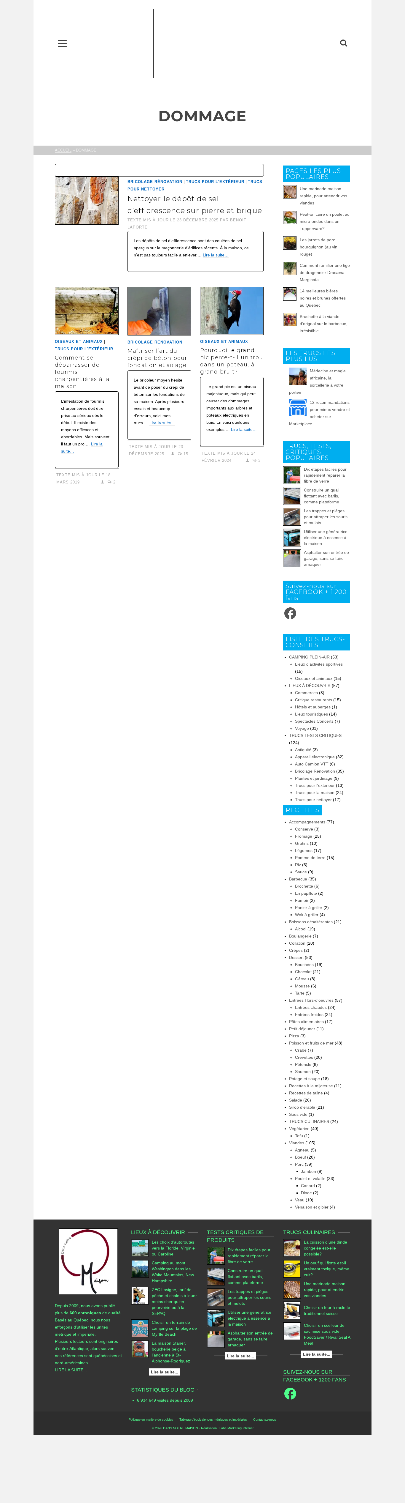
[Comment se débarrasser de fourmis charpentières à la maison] (87, 311)
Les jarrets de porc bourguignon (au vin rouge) (318, 246)
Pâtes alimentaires (306, 1021)
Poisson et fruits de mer (311, 1043)
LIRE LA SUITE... (71, 1369)
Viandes (296, 1142)
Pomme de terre (310, 857)
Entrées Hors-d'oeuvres (311, 1000)
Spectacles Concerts (314, 721)
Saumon (303, 1071)
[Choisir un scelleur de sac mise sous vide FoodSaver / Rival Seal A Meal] (292, 1331)
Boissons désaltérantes (311, 921)
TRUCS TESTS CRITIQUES (315, 735)
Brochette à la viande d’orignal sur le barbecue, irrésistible (323, 323)
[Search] (343, 43)
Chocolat (303, 971)
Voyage (302, 728)
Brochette (304, 886)
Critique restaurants (313, 699)
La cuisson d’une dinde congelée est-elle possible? (325, 1248)
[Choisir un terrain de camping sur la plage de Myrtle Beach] (140, 1328)
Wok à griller (306, 914)
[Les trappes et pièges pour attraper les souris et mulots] (292, 517)
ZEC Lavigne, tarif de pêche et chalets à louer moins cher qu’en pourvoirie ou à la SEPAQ (174, 1301)
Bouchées (304, 964)
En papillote (306, 893)
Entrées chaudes (311, 1007)
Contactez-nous (264, 1419)
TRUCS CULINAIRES (309, 1121)
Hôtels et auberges (313, 707)
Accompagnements (307, 822)
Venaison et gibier (312, 1207)
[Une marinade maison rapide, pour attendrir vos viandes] (292, 1290)
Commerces (306, 692)
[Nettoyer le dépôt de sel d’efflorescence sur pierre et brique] (87, 200)
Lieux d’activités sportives (319, 664)
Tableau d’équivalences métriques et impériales (213, 1419)
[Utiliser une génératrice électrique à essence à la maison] (292, 537)
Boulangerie (300, 936)
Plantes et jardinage (313, 778)
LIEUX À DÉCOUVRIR (310, 685)
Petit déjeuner (302, 1028)
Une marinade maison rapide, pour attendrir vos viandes (323, 195)
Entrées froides (309, 1014)
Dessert (296, 957)
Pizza (294, 1035)
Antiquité (303, 749)
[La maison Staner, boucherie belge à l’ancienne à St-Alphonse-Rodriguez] (140, 1349)
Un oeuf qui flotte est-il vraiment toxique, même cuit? (326, 1269)
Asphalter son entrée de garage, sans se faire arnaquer (326, 558)
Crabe (301, 1050)
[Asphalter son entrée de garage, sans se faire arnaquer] (292, 558)
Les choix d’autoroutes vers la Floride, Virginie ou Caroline (173, 1248)
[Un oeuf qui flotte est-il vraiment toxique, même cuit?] (292, 1269)
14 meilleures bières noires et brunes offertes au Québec (323, 298)
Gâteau (302, 978)
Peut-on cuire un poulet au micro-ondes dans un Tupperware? (325, 221)
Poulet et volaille (310, 1178)
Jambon (308, 1171)
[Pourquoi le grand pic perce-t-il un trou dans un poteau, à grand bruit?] (232, 311)
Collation (297, 943)
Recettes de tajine (306, 1093)
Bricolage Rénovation (154, 181)
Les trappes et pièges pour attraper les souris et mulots (325, 516)
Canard (308, 1185)
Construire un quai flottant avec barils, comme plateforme (321, 496)
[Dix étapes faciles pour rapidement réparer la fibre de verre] (292, 475)
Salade (295, 1100)
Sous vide (298, 1114)
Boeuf (300, 1157)
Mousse (302, 986)
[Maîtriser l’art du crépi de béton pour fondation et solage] (159, 311)
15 (185, 454)
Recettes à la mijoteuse (311, 1085)
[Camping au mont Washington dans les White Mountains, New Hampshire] (140, 1269)
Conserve (304, 829)
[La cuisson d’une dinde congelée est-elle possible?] (292, 1248)
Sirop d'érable (302, 1107)
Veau (299, 1200)
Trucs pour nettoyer (313, 799)
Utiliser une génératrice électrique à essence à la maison (325, 537)
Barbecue (298, 879)
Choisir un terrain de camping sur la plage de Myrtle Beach (174, 1328)
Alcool (300, 929)
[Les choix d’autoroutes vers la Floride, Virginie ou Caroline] (140, 1248)
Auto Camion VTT (312, 764)
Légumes (303, 850)
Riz (298, 864)
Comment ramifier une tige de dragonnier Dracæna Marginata (325, 272)
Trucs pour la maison (314, 792)
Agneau (302, 1150)
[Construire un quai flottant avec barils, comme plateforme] (292, 496)
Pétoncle (303, 1064)
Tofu (299, 1135)
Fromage (303, 836)
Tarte (299, 993)
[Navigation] (62, 43)
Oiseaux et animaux (79, 341)
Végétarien (299, 1128)
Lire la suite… (216, 255)
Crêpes (296, 950)
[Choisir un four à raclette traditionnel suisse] (292, 1310)
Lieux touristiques (311, 714)
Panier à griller (308, 907)
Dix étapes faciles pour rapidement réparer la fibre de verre (325, 475)
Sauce (301, 871)
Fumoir (301, 900)
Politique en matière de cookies (151, 1419)
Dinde (306, 1192)
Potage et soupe (304, 1078)
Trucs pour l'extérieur (215, 181)
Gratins (302, 843)
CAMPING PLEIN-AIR (309, 657)
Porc (299, 1164)
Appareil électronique (315, 756)
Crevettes (304, 1057)
